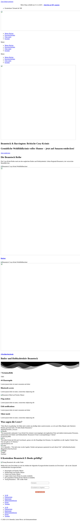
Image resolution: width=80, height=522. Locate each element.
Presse (7, 502)
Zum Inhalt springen (7, 1)
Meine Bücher (9, 33)
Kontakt (7, 39)
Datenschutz (8, 497)
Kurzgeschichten (10, 35)
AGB (6, 495)
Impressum (8, 499)
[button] (40, 42)
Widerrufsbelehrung (11, 500)
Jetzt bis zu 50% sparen (51, 5)
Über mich (8, 37)
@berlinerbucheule (7, 354)
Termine (7, 504)
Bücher (3, 258)
